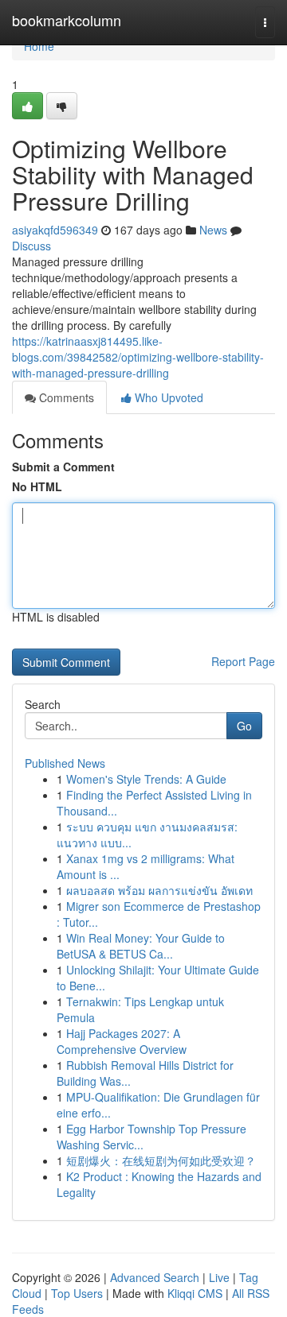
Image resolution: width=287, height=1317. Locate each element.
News (213, 230)
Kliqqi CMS (194, 1293)
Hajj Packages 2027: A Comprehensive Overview (122, 1041)
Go (244, 726)
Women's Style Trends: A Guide (146, 779)
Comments (65, 397)
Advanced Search (154, 1277)
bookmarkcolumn (66, 20)
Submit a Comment (63, 467)
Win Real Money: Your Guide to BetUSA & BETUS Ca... (141, 946)
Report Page (243, 661)
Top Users (77, 1293)
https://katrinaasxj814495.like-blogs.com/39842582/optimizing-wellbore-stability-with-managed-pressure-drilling (138, 357)
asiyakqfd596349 (55, 230)
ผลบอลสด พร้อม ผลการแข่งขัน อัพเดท (159, 890)
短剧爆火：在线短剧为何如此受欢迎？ (161, 1160)
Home (39, 46)
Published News (65, 763)
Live (219, 1277)
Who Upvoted (167, 397)
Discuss (31, 246)
